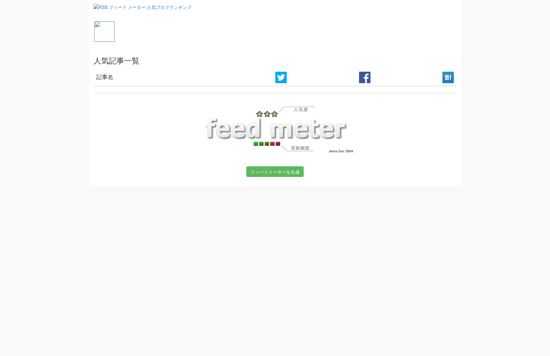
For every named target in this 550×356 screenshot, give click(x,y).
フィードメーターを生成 (275, 172)
